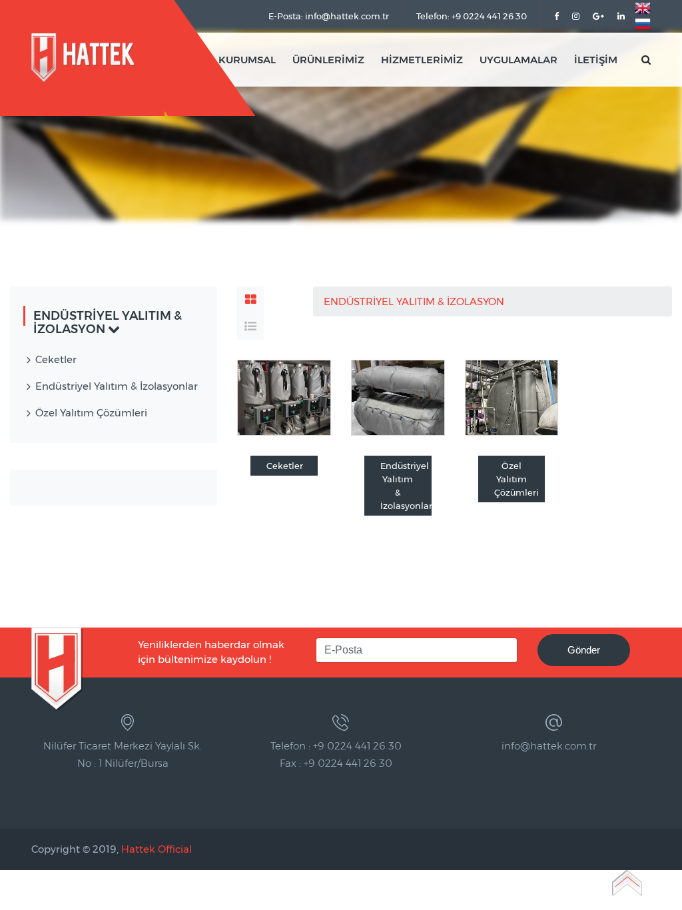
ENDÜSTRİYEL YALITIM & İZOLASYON (415, 301)
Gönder (583, 650)
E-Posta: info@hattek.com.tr (328, 16)
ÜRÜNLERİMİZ (328, 59)
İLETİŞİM (595, 59)
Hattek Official (156, 849)
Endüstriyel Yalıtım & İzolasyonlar (406, 485)
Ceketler (284, 465)
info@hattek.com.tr (549, 745)
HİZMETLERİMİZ (422, 59)
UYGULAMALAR (518, 59)
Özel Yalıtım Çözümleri (516, 479)
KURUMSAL (247, 59)
